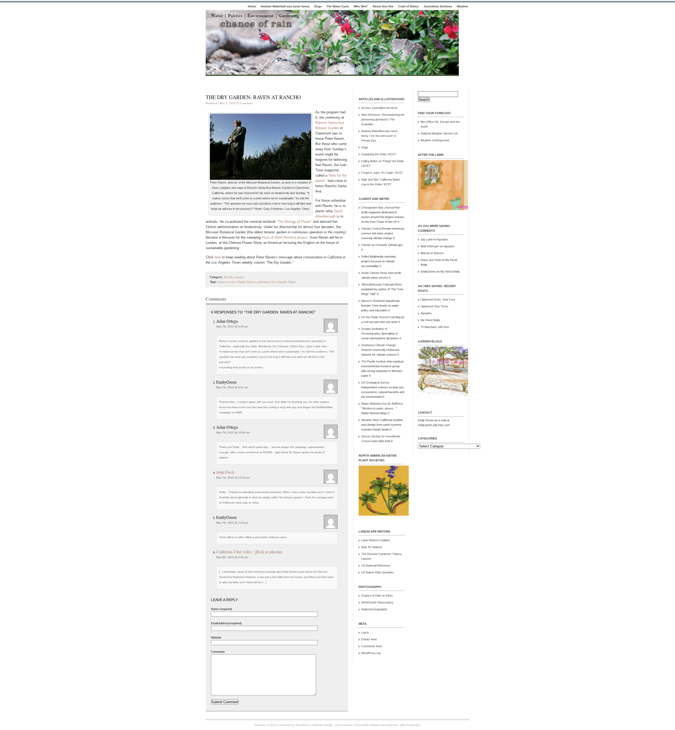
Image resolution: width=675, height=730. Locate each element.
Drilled (365, 256)
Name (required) (221, 609)
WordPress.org (371, 653)
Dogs (318, 6)
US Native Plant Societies (377, 572)
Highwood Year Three (434, 306)
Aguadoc (442, 239)
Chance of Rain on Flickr (377, 595)
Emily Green (246, 282)
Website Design (322, 725)
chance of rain (226, 282)
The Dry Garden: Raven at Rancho (253, 97)
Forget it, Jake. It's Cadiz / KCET (382, 172)
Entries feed (369, 639)
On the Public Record (375, 317)
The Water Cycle (337, 6)
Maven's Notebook (373, 300)
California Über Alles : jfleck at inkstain (249, 551)
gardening (263, 282)
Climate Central (371, 228)
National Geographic (374, 609)
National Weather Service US (439, 133)
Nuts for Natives (371, 547)
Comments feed (371, 646)
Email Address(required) (226, 623)
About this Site (383, 6)
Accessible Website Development (376, 725)
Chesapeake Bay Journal (377, 207)
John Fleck (225, 472)
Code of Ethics (408, 6)
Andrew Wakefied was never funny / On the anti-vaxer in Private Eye (379, 135)
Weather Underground (435, 140)
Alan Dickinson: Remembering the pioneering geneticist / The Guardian (382, 119)
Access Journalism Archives (379, 107)
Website (216, 637)
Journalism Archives (437, 6)
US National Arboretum (375, 565)
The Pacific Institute (373, 361)
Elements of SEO (265, 725)
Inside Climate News (374, 272)
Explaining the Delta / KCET (378, 154)
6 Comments (245, 103)
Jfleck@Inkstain (371, 284)
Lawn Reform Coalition (375, 540)
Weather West (370, 420)
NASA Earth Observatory (377, 602)
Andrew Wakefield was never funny (285, 6)
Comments (218, 651)
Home (252, 6)
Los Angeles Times (284, 282)
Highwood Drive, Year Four (438, 299)
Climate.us (368, 244)
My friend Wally (450, 271)
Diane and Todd (431, 260)
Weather (462, 6)
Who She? (361, 6)
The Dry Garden (234, 277)
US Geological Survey (375, 382)
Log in (365, 632)
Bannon (439, 253)
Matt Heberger (430, 246)
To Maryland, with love (435, 326)
